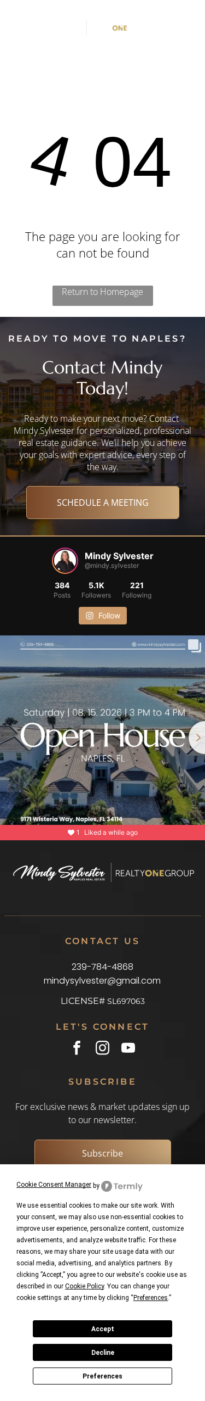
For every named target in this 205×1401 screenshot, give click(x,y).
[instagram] (102, 1048)
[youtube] (128, 1048)
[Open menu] (173, 27)
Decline (102, 1353)
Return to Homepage (102, 292)
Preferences (102, 1376)
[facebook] (77, 1048)
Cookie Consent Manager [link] (53, 1184)
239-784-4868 (102, 967)
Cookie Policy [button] (84, 1286)
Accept (102, 1329)
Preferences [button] (150, 1298)
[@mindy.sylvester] (65, 561)
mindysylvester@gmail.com (102, 980)
